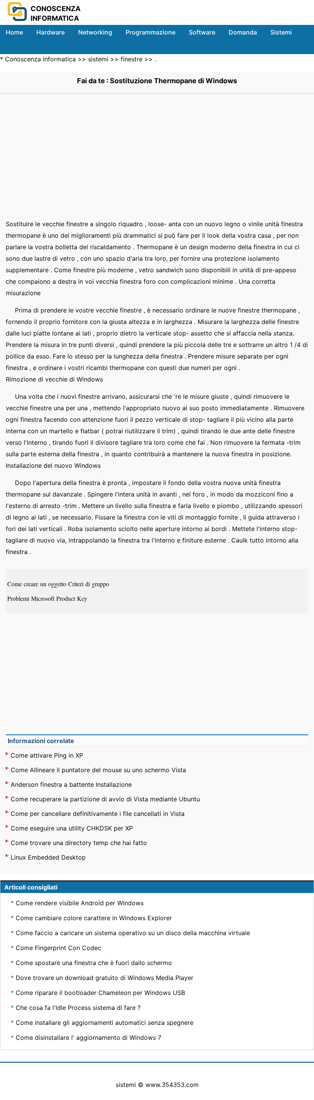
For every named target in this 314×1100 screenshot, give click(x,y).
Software (202, 32)
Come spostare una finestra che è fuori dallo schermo (94, 963)
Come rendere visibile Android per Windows (80, 903)
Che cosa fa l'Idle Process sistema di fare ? (78, 1007)
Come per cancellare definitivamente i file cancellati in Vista (98, 813)
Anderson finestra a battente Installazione (71, 784)
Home (14, 32)
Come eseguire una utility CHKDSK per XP (72, 828)
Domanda (243, 32)
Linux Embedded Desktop (48, 857)
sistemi (98, 59)
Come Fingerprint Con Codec (58, 948)
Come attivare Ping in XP (47, 755)
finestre (131, 59)
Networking (95, 32)
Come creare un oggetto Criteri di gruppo (59, 584)
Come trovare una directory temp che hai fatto (79, 843)
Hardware (50, 32)
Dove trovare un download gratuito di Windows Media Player (104, 978)
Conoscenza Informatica (40, 59)
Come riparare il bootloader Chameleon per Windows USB (100, 992)
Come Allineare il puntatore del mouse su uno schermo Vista (98, 770)
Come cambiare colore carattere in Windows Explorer (94, 918)
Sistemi (281, 32)
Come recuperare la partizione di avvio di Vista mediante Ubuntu (105, 799)
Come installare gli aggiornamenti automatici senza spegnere (104, 1022)
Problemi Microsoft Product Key (48, 598)
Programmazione (150, 32)
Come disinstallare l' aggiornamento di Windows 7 (88, 1037)
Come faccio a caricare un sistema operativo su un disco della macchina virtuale (133, 933)
